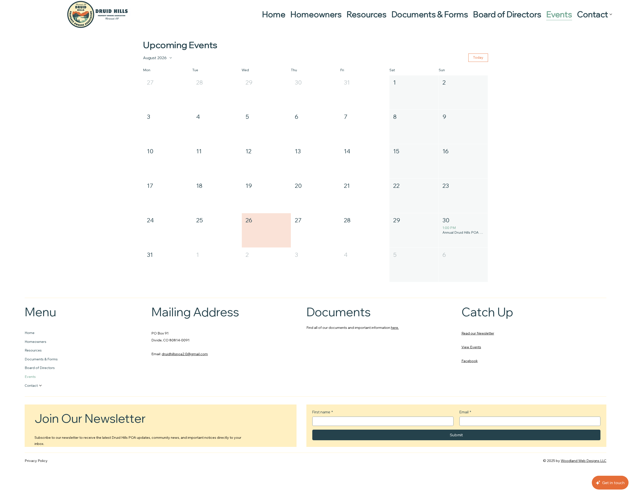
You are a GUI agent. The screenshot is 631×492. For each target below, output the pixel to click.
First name (322, 412)
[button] (168, 92)
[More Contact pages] (611, 14)
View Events (471, 347)
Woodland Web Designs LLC (583, 460)
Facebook (469, 361)
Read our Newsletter (477, 333)
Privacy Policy (36, 460)
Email (465, 412)
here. (395, 327)
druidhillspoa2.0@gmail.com (185, 354)
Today (478, 57)
